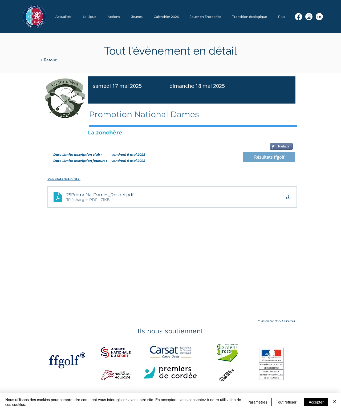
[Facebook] (298, 16)
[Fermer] (334, 402)
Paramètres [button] (257, 402)
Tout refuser (286, 402)
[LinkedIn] (319, 16)
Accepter (316, 402)
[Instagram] (308, 16)
